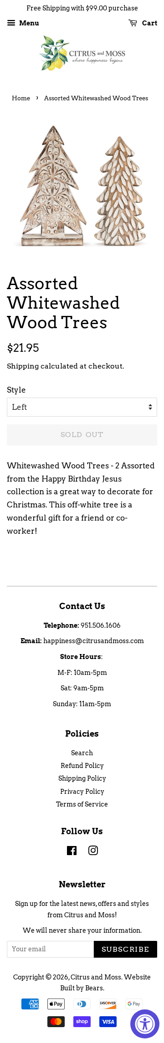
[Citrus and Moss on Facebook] (72, 852)
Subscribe (125, 949)
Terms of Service (82, 804)
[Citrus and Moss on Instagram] (93, 852)
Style (16, 389)
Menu (28, 23)
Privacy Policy (82, 791)
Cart (149, 23)
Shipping (23, 366)
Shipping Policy (82, 778)
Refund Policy (82, 766)
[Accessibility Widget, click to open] (144, 1023)
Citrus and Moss (96, 977)
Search (82, 753)
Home (21, 98)
